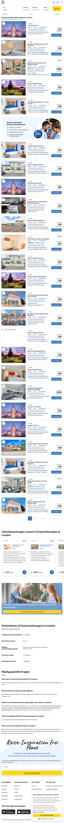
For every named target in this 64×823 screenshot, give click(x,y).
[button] (62, 2)
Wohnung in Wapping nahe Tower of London (27, 708)
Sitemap (4, 799)
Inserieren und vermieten (54, 786)
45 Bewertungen (40, 242)
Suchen (56, 9)
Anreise (25, 7)
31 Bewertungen (40, 68)
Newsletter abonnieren (32, 773)
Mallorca (5, 792)
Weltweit (5, 796)
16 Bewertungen (40, 486)
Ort (4, 7)
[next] (39, 518)
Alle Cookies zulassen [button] (46, 815)
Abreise (34, 7)
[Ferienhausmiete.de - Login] (58, 2)
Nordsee (4, 786)
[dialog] (46, 806)
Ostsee (4, 789)
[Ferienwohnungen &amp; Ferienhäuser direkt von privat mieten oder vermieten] (3, 2)
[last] (43, 518)
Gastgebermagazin (52, 789)
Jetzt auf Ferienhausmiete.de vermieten (32, 611)
